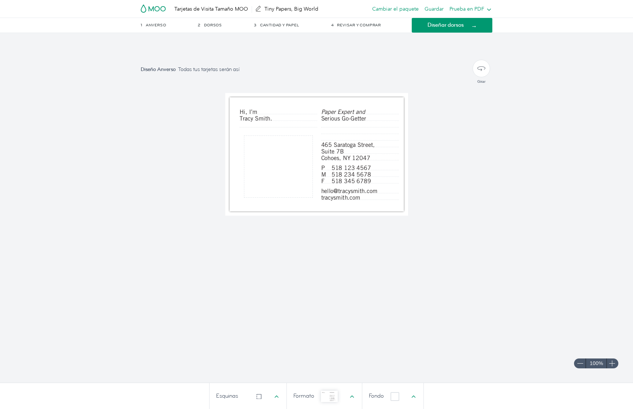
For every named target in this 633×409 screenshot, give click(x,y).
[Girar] (481, 68)
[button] (169, 25)
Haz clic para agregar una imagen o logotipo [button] (278, 166)
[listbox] (468, 9)
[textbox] (278, 125)
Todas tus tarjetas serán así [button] (209, 69)
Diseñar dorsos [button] (445, 25)
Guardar (434, 8)
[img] (278, 166)
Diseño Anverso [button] (158, 69)
